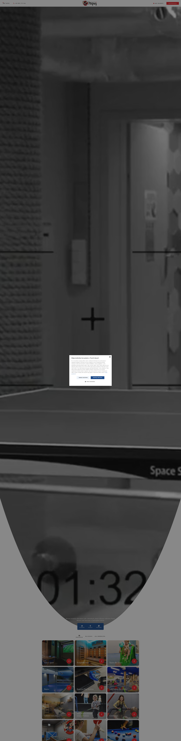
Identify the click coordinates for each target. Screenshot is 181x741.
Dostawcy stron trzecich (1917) (84, 366)
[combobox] (110, 357)
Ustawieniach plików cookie (98, 372)
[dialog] (90, 370)
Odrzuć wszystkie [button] (83, 377)
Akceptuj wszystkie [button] (97, 377)
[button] (90, 381)
